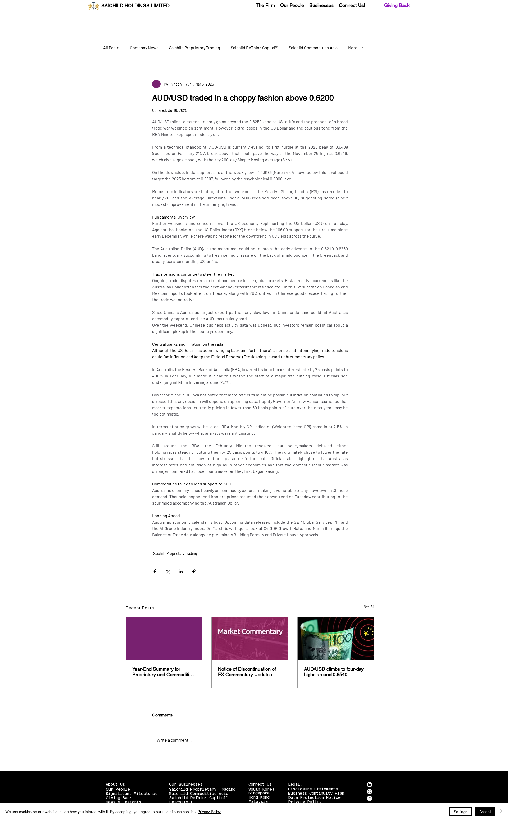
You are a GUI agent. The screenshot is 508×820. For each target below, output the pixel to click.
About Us (115, 784)
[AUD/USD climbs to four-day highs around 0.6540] (336, 638)
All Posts (111, 47)
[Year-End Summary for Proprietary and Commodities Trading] (164, 638)
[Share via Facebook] (154, 571)
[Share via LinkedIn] (180, 571)
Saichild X (181, 802)
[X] (369, 791)
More (352, 47)
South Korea (261, 789)
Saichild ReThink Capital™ (254, 47)
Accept (485, 811)
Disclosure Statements (313, 789)
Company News (144, 47)
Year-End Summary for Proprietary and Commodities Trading (163, 671)
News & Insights (123, 802)
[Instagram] (369, 798)
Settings (460, 811)
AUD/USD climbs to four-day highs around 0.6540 (334, 671)
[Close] (501, 811)
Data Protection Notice (314, 797)
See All (369, 607)
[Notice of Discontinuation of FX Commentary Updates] (250, 638)
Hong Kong (259, 797)
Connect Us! (261, 784)
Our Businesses (185, 784)
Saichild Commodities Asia (313, 47)
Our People (118, 789)
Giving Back (397, 5)
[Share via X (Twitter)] (167, 571)
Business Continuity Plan (316, 793)
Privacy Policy (305, 802)
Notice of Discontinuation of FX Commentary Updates (247, 671)
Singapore (259, 793)
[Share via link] (193, 571)
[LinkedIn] (369, 784)
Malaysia (258, 801)
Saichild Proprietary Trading (194, 47)
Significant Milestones (131, 793)
